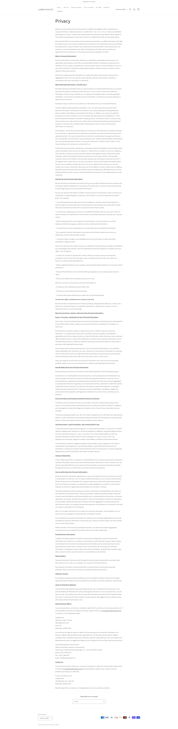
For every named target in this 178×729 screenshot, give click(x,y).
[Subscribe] (104, 701)
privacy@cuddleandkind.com (111, 611)
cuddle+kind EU (45, 724)
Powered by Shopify (54, 724)
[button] (59, 7)
